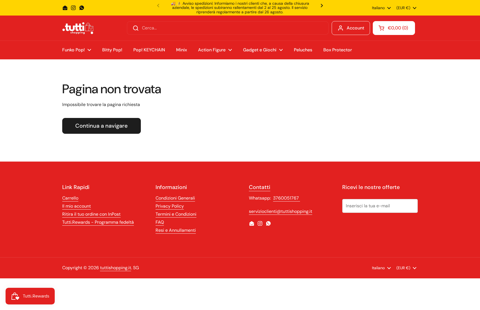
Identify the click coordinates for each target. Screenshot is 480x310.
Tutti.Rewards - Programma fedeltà (98, 222)
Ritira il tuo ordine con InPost (91, 214)
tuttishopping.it (115, 268)
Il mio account (76, 206)
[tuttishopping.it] (77, 28)
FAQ (160, 222)
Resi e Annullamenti (176, 230)
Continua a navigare (101, 125)
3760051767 (286, 198)
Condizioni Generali (175, 198)
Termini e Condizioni (176, 214)
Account (355, 28)
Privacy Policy (170, 206)
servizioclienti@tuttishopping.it (280, 211)
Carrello (70, 198)
